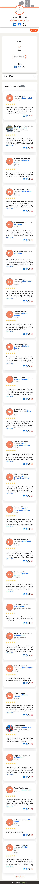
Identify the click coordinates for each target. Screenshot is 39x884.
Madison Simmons (21, 379)
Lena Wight (26, 541)
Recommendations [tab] (14, 86)
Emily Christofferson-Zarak (22, 444)
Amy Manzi (26, 727)
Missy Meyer (27, 191)
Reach (23, 883)
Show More (19, 876)
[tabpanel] (19, 483)
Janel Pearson (27, 668)
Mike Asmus (18, 757)
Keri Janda (18, 224)
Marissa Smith (19, 606)
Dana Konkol (27, 98)
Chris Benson (27, 281)
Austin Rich (26, 790)
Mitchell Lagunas (20, 128)
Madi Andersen (19, 635)
